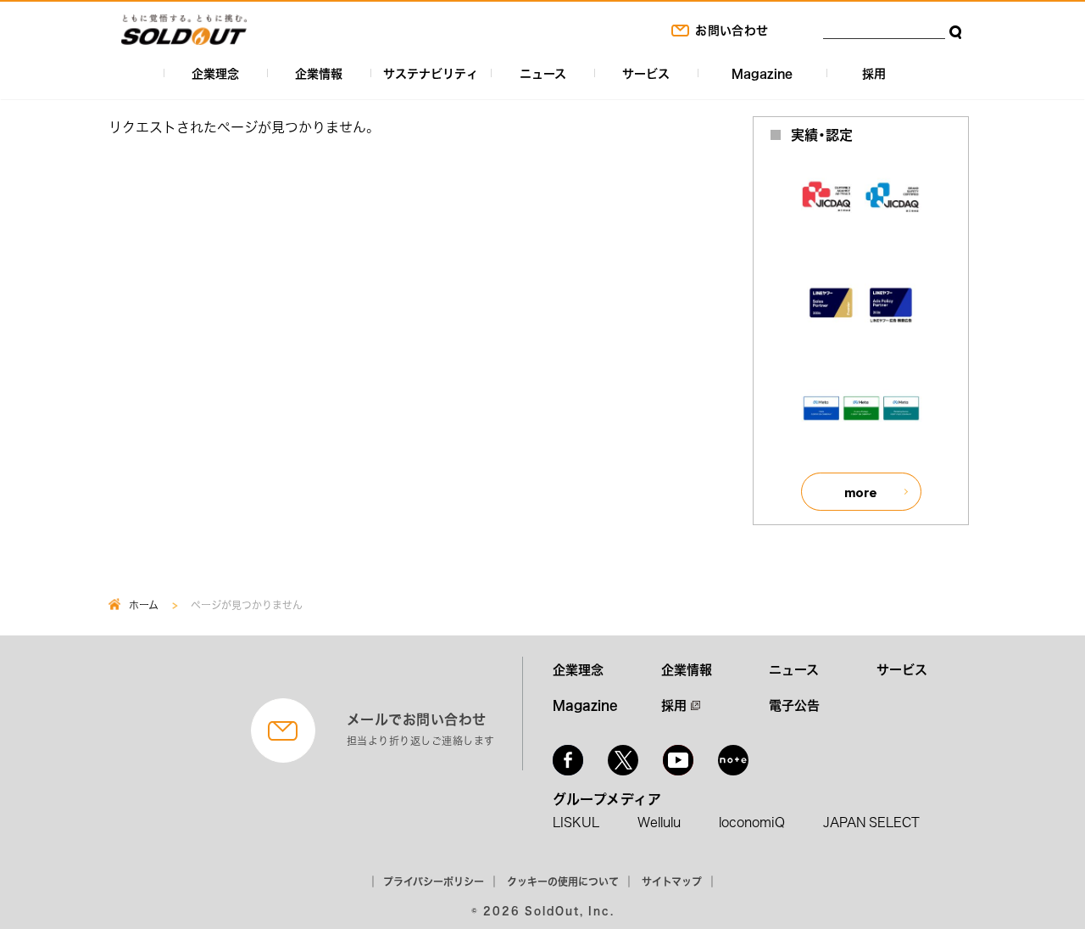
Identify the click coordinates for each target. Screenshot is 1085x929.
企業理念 (215, 72)
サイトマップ (672, 881)
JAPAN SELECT (871, 822)
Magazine (762, 72)
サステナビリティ (430, 72)
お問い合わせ (731, 29)
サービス (646, 72)
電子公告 (794, 705)
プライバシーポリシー (433, 881)
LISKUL (576, 822)
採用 (874, 72)
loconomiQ (752, 822)
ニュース (543, 72)
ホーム (144, 605)
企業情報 (318, 72)
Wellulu (659, 822)
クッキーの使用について (563, 881)
